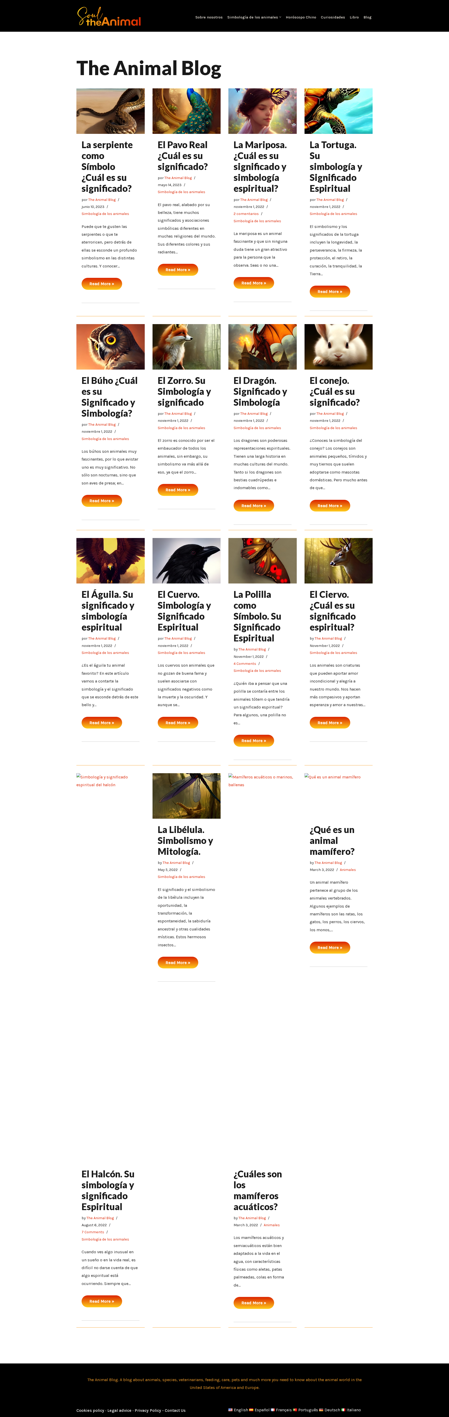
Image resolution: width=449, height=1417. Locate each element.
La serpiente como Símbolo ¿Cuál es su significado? (107, 166)
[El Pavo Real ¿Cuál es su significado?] (187, 111)
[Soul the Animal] (108, 16)
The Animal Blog (102, 200)
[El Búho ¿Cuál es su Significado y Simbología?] (110, 347)
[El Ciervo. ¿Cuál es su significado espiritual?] (339, 560)
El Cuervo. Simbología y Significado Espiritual (184, 610)
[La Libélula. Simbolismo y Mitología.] (187, 796)
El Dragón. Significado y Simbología (260, 391)
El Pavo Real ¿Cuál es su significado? (183, 155)
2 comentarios (246, 214)
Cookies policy (90, 1410)
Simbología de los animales (105, 214)
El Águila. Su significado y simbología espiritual (108, 610)
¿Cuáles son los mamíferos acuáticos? (258, 1190)
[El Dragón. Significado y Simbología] (262, 347)
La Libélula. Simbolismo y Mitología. (185, 840)
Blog (368, 17)
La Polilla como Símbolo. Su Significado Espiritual (257, 616)
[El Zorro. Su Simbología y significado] (187, 347)
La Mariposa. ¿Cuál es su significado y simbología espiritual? (260, 166)
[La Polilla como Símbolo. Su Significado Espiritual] (262, 560)
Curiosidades (333, 17)
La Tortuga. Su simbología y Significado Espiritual (336, 166)
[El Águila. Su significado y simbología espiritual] (110, 560)
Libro (354, 17)
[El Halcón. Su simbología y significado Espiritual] (110, 968)
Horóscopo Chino (301, 17)
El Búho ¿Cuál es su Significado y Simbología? (110, 396)
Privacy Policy (148, 1410)
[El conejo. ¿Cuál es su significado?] (339, 347)
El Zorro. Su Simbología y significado (184, 391)
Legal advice (120, 1410)
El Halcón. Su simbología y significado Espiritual (108, 1190)
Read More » (98, 285)
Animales (272, 1225)
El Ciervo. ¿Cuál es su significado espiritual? (333, 610)
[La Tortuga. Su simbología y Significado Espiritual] (339, 111)
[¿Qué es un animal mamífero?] (339, 796)
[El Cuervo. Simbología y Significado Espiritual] (187, 560)
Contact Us (175, 1410)
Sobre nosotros (209, 17)
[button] (280, 17)
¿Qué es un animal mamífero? (332, 840)
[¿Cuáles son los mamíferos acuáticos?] (262, 968)
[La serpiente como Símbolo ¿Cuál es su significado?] (110, 111)
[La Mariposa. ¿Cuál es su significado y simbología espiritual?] (262, 111)
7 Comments (93, 1232)
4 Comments (245, 663)
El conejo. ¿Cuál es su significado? (335, 391)
